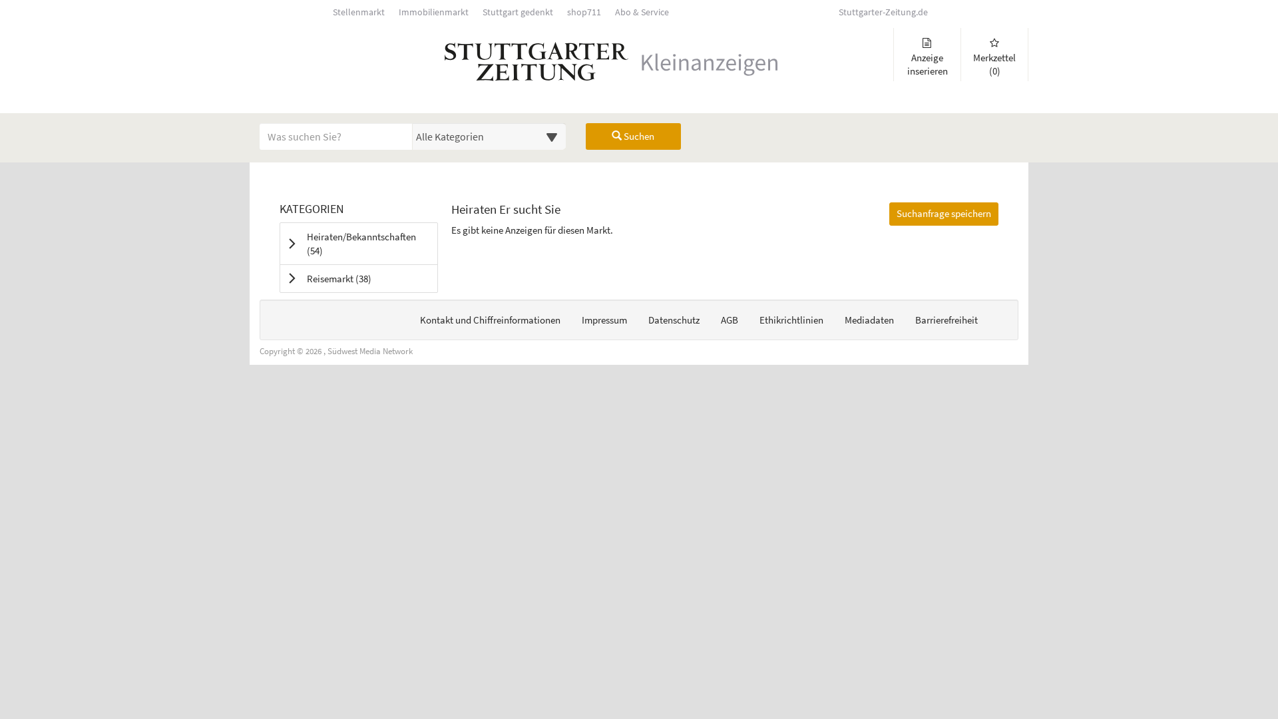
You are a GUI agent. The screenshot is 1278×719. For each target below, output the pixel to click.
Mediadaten (869, 320)
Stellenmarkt (359, 12)
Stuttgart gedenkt (518, 12)
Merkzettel (994, 64)
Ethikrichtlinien (791, 320)
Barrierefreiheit (946, 320)
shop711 (584, 12)
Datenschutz (674, 320)
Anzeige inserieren (927, 64)
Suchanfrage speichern (944, 213)
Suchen (638, 136)
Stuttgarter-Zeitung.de (883, 12)
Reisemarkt (356, 278)
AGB (729, 320)
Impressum (604, 320)
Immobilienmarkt (434, 12)
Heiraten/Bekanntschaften (361, 243)
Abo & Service (642, 12)
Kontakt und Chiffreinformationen (490, 320)
